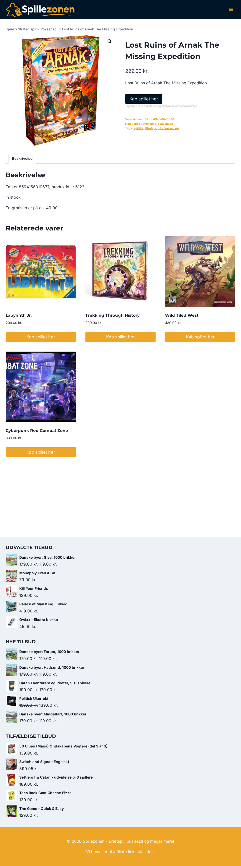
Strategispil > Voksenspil (38, 29)
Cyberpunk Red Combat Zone (37, 430)
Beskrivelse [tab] (22, 158)
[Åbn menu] (231, 9)
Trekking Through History (112, 315)
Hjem (10, 29)
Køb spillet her (143, 98)
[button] (109, 41)
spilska (139, 128)
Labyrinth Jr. (19, 315)
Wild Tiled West (181, 315)
